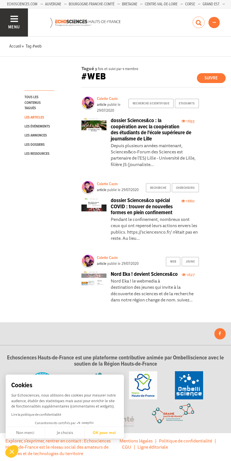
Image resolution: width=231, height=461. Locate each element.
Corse (190, 4)
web (173, 262)
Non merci (25, 432)
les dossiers (35, 144)
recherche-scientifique (151, 104)
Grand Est (211, 4)
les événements (37, 126)
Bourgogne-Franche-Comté (91, 4)
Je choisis (65, 432)
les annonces (36, 135)
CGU (126, 447)
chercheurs (185, 188)
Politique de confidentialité (185, 440)
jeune (190, 262)
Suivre (211, 78)
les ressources (37, 153)
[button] (12, 451)
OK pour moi (104, 432)
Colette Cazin (107, 98)
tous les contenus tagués (33, 103)
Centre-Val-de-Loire (161, 4)
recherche (158, 188)
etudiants (187, 104)
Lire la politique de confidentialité (36, 414)
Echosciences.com (22, 4)
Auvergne (53, 4)
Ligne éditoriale (152, 447)
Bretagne (129, 4)
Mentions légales (136, 440)
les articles (34, 117)
